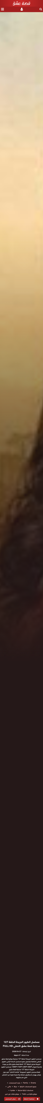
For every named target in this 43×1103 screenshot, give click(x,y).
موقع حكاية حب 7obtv (29, 1094)
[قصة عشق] (21, 3)
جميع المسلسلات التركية (28, 1086)
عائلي (9, 1086)
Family (25, 1083)
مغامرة (12, 1090)
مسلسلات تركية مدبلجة (25, 1090)
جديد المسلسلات (14, 1083)
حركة (15, 1086)
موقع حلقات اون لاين (12, 1094)
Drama (33, 1083)
